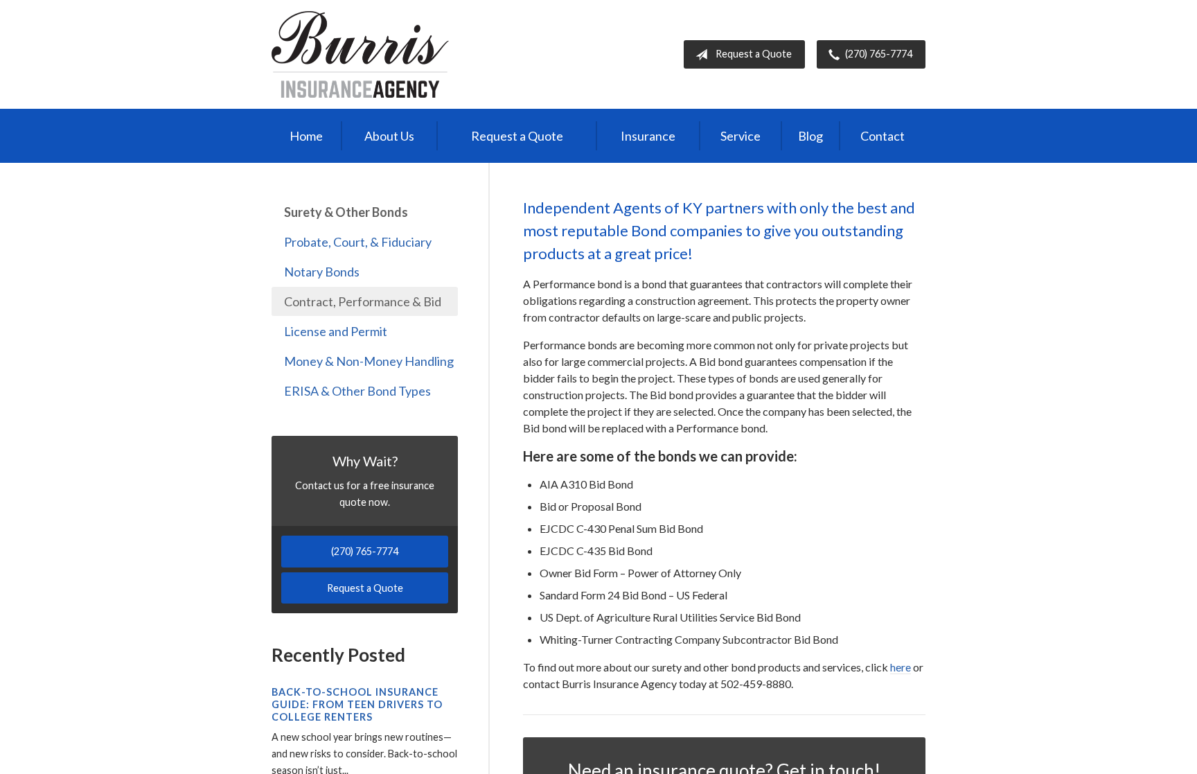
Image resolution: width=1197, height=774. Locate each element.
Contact (882, 135)
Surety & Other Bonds (346, 212)
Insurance (648, 135)
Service (740, 135)
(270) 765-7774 (878, 54)
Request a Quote (754, 54)
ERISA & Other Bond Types (357, 390)
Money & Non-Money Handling (369, 361)
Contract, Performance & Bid (362, 301)
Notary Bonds (322, 271)
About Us (389, 135)
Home (306, 135)
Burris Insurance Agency (360, 54)
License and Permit (335, 331)
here (900, 667)
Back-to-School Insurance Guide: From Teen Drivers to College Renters (357, 704)
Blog (810, 135)
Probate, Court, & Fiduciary (358, 241)
